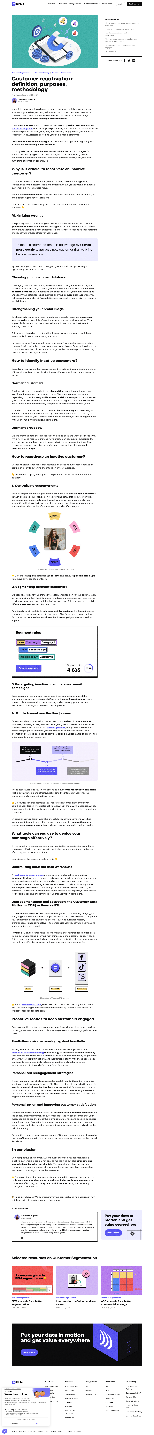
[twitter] (129, 60)
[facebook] (124, 60)
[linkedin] (133, 60)
